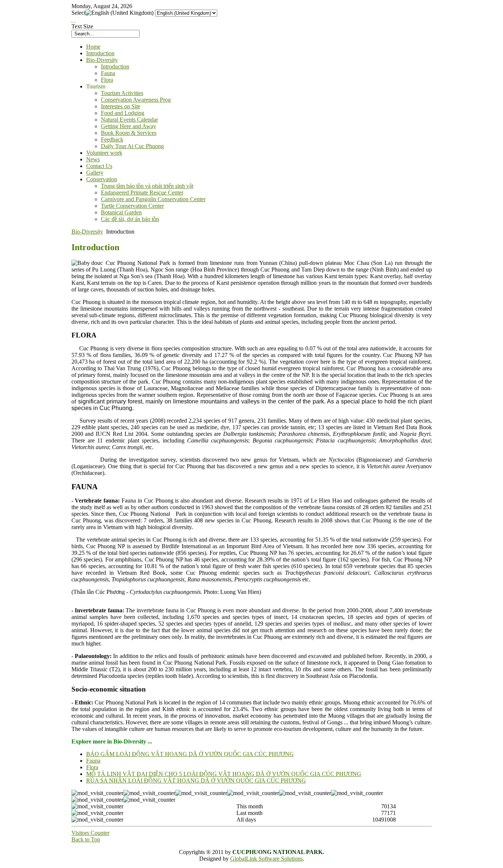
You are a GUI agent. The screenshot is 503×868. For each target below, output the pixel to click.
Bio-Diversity (87, 231)
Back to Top (85, 839)
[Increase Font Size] (72, 20)
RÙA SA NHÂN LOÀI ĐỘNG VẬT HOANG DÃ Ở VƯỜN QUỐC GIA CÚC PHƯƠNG (196, 780)
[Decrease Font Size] (75, 20)
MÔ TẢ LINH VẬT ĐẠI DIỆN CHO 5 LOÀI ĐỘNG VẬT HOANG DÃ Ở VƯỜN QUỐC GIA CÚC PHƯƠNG (223, 774)
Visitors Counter (90, 833)
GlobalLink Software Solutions (266, 858)
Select (78, 13)
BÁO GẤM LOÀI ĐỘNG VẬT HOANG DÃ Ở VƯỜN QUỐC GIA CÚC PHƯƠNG (190, 754)
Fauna (93, 760)
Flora (92, 767)
